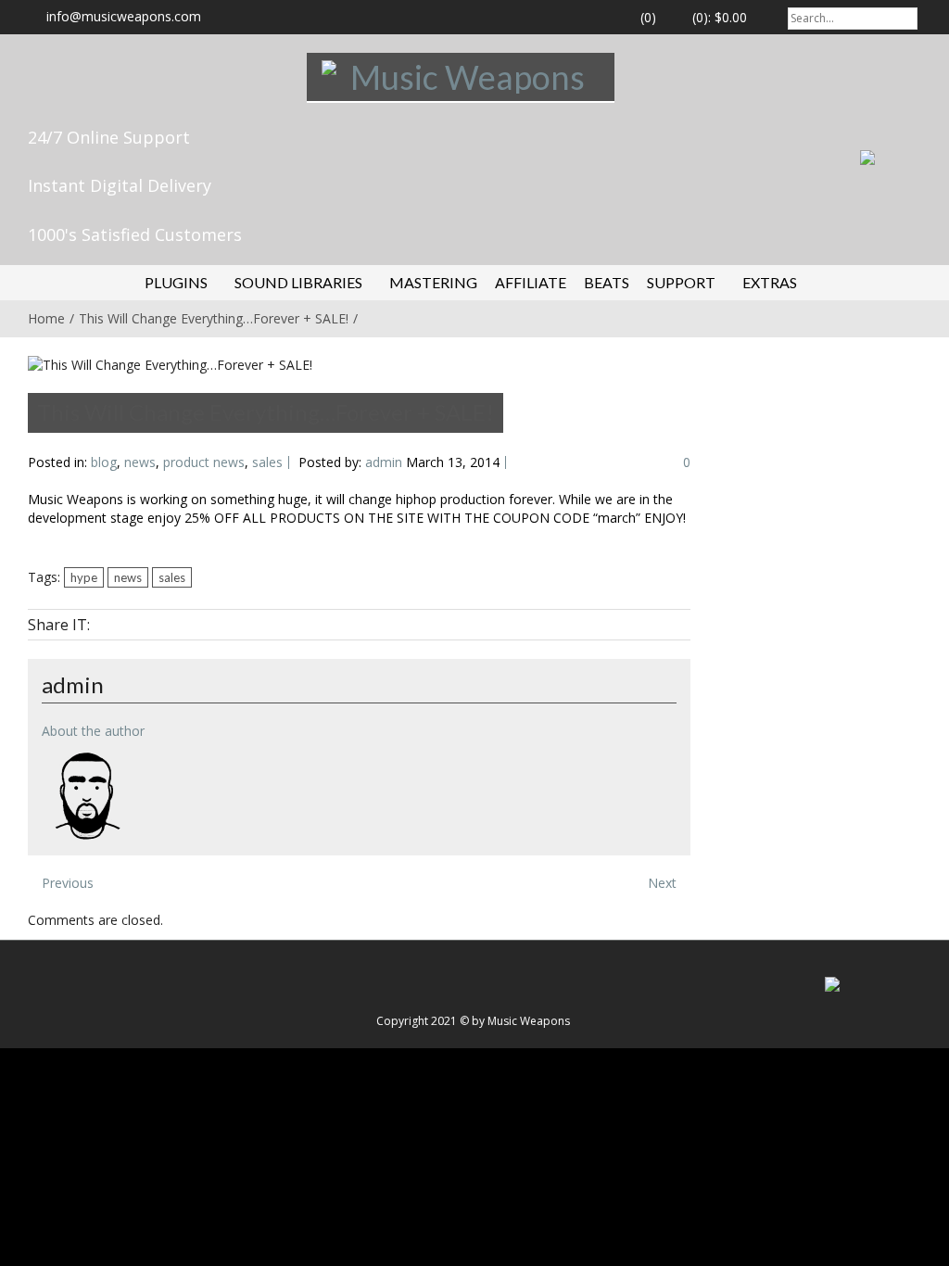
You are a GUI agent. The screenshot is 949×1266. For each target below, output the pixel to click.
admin (383, 462)
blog (104, 462)
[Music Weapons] (461, 77)
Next (664, 883)
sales (267, 462)
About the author (93, 731)
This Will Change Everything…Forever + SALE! (213, 318)
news (140, 462)
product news (204, 462)
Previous (66, 883)
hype (83, 577)
